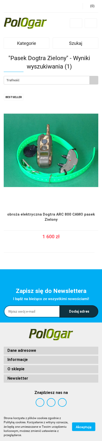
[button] (51, 351)
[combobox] (51, 80)
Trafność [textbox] (13, 80)
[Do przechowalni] (96, 241)
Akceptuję (84, 427)
